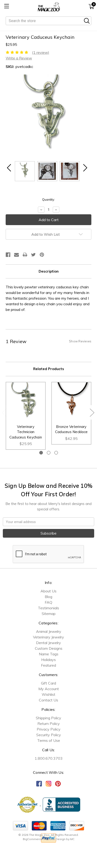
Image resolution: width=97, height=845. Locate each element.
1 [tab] (41, 452)
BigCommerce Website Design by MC (48, 839)
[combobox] (48, 20)
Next (92, 412)
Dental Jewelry (48, 642)
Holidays (48, 659)
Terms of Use (48, 740)
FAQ (48, 602)
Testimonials (48, 608)
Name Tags (48, 654)
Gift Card (48, 683)
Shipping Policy (48, 718)
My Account (48, 688)
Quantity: (48, 199)
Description (49, 271)
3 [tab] (56, 452)
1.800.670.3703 (49, 758)
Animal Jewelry (48, 631)
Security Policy (48, 734)
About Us (48, 591)
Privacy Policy (49, 729)
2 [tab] (48, 452)
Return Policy (48, 723)
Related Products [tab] (48, 369)
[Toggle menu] (6, 6)
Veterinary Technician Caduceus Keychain (25, 431)
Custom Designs (48, 648)
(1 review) (40, 52)
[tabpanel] (25, 416)
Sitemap (49, 613)
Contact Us (48, 700)
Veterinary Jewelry (48, 637)
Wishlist (48, 694)
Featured (48, 665)
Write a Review (19, 58)
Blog (48, 596)
